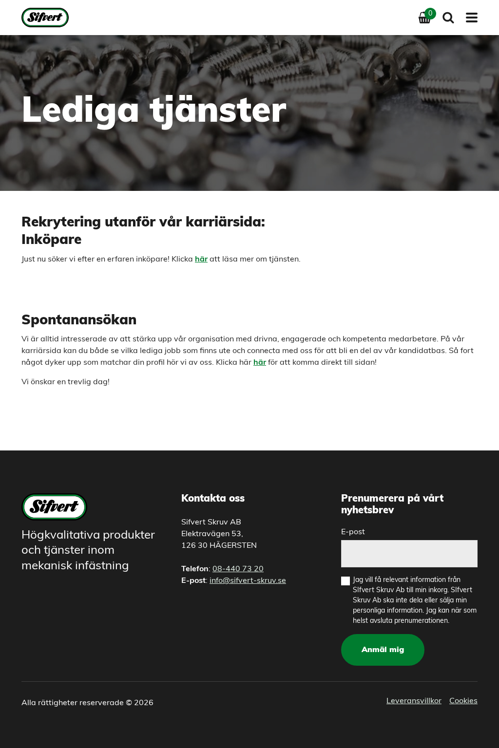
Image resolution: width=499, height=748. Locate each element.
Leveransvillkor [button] (413, 701)
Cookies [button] (463, 701)
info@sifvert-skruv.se (248, 581)
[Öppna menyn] (469, 17)
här (259, 363)
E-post (353, 532)
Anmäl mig (383, 650)
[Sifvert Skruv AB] (48, 17)
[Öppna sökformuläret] (448, 17)
